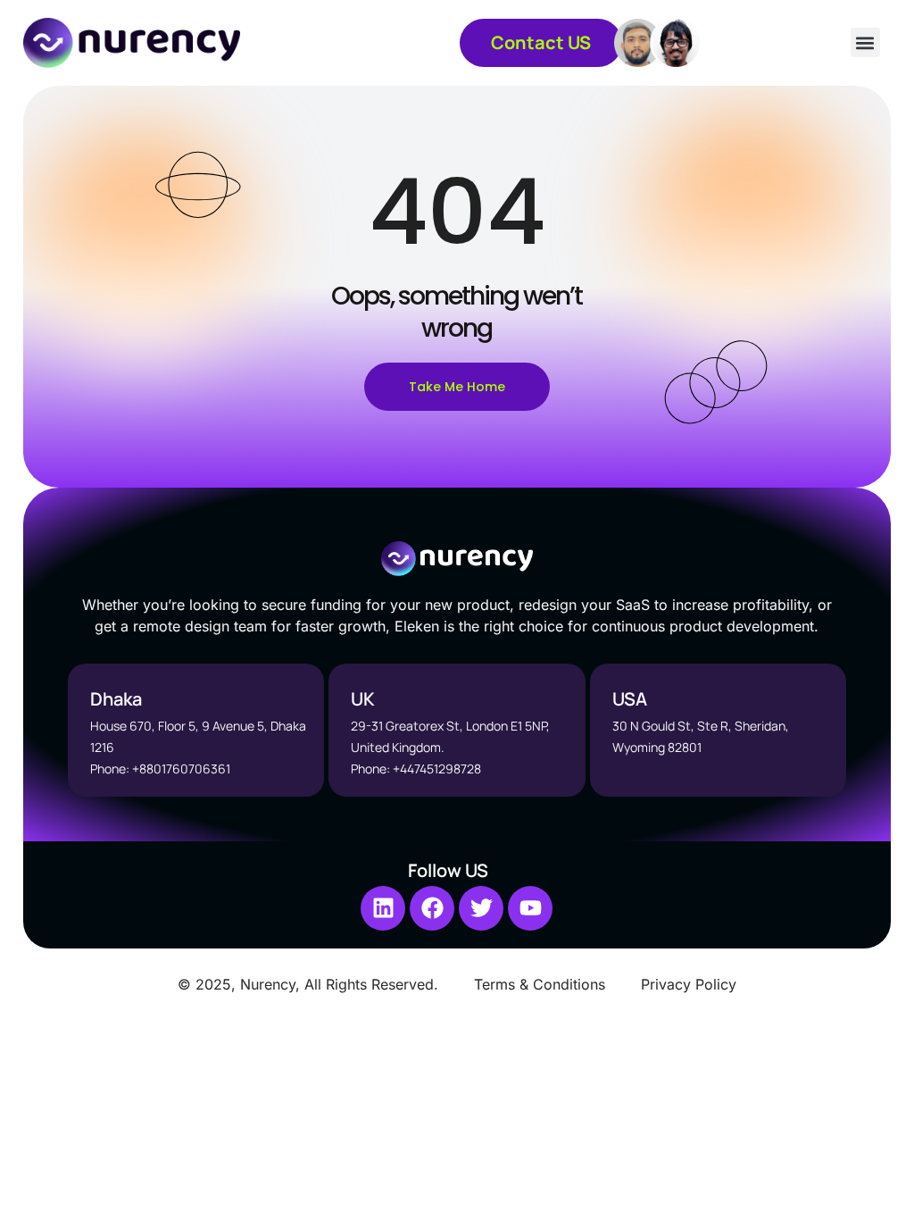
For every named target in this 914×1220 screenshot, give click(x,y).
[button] (865, 42)
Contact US (541, 42)
